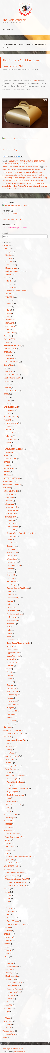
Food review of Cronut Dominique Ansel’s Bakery (18, 186)
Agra (7, 965)
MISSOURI (8, 829)
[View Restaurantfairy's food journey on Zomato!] (15, 211)
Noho (9, 632)
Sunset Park (11, 561)
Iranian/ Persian (11, 438)
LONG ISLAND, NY (11, 496)
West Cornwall (11, 774)
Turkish (8, 448)
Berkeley (8, 755)
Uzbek (4, 1043)
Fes (8, 920)
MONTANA (8, 836)
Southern (8, 280)
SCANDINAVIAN (10, 464)
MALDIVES (8, 1010)
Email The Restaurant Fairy (12, 225)
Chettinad (10, 1004)
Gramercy (10, 600)
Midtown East (12, 623)
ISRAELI (7, 403)
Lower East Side (13, 616)
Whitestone (11, 726)
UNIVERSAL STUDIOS (13, 810)
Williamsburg (12, 564)
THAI (7, 335)
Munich (8, 959)
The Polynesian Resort (15, 800)
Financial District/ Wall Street (18, 593)
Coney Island (12, 542)
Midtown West (12, 626)
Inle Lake (8, 1020)
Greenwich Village (33, 169)
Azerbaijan (8, 341)
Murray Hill (11, 629)
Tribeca (10, 652)
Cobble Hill (11, 535)
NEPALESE (9, 328)
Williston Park (10, 519)
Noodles (10, 309)
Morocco (8, 913)
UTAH (6, 859)
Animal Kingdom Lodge (15, 787)
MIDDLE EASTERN (11, 429)
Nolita (9, 635)
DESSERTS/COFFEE (11, 380)
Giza (8, 907)
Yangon (8, 1023)
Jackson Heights (13, 700)
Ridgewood (11, 720)
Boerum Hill (11, 529)
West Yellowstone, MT (13, 842)
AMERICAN (8, 267)
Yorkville (10, 671)
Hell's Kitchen (12, 610)
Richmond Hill (12, 716)
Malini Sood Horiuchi (30, 75)
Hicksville (9, 506)
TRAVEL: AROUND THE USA (12, 739)
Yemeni (8, 451)
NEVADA (7, 846)
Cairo (9, 904)
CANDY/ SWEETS (31, 167)
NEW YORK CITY (28, 172)
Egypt (7, 897)
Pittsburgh (9, 855)
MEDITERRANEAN (11, 422)
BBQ (8, 322)
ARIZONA (7, 742)
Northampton (10, 823)
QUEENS (8, 674)
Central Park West (14, 571)
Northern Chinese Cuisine (16, 296)
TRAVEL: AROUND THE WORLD (14, 891)
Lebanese (9, 441)
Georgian (7, 393)
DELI (6, 374)
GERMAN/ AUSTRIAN (12, 396)
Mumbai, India (10, 978)
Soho (36, 172)
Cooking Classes (10, 1040)
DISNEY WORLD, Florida (14, 781)
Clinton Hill (11, 580)
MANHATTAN (7, 172)
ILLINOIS (7, 813)
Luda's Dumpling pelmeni (11, 490)
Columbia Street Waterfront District (20, 538)
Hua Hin (8, 1033)
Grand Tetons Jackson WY (15, 878)
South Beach (11, 807)
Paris (7, 952)
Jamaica (10, 703)
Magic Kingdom (12, 797)
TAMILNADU (10, 1001)
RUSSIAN (7, 461)
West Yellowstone (12, 839)
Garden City (9, 500)
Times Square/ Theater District (18, 648)
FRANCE (7, 949)
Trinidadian (9, 364)
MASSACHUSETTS (11, 820)
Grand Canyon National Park (15, 745)
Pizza (7, 409)
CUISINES (14, 169)
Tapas (7, 471)
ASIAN (6, 283)
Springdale (9, 865)
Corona (9, 684)
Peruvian (8, 419)
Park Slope (11, 555)
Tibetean (7, 480)
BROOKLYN (9, 526)
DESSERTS (23, 169)
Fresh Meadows (13, 697)
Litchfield (8, 768)
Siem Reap (9, 946)
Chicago (8, 816)
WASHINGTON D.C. (11, 871)
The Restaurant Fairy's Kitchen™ (14, 233)
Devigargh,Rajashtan (14, 988)
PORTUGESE (8, 458)
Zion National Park (12, 868)
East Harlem (11, 587)
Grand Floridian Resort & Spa (17, 794)
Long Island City (13, 710)
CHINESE (8, 286)
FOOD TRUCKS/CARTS (12, 383)
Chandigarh (9, 968)
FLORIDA (7, 778)
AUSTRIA (7, 933)
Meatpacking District (15, 619)
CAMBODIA (8, 943)
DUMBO (10, 545)
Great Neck (9, 503)
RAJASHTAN (10, 985)
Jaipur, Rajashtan (13, 991)
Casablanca (11, 917)
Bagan (7, 1017)
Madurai (10, 1007)
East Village (11, 590)
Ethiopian (8, 257)
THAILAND (8, 1027)
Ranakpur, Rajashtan (14, 994)
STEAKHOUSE (9, 474)
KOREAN (8, 319)
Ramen (9, 312)
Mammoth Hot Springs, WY (17, 888)
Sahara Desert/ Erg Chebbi (17, 930)
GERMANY (8, 956)
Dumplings (11, 293)
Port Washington (11, 516)
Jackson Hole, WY (12, 881)
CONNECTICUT (10, 765)
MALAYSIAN (10, 325)
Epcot (9, 791)
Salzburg (8, 936)
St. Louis (8, 833)
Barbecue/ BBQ (9, 344)
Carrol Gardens (12, 532)
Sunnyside (10, 723)
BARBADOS (8, 939)
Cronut (36, 86)
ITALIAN (7, 406)
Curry (9, 306)
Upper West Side (13, 661)
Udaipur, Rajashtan (14, 998)
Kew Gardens (12, 707)
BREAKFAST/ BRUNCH (17, 167)
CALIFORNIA (9, 752)
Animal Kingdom (13, 784)
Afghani (8, 432)
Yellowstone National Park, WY (17, 884)
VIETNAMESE (10, 338)
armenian (8, 435)
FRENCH (7, 387)
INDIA (6, 962)
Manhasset (9, 509)
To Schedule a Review (10, 219)
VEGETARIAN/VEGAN (12, 484)
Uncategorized (7, 1036)
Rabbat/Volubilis (13, 926)
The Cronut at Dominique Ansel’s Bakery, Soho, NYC (21, 65)
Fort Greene (11, 548)
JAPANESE (9, 302)
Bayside (10, 681)
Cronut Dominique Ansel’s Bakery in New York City (30, 183)
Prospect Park (12, 558)
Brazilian (7, 348)
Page (7, 749)
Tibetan (7, 477)
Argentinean (10, 416)
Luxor (9, 910)
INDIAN (8, 299)
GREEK (6, 399)
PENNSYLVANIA (10, 852)
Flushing (10, 690)
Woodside (10, 729)
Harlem (10, 606)
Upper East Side (13, 658)
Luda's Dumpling (8, 487)
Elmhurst (10, 687)
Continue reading (10, 155)
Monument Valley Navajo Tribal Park (18, 862)
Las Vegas (9, 849)
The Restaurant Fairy (14, 19)
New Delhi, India (11, 981)
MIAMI (8, 804)
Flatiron (10, 597)
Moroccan (9, 264)
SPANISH (7, 467)
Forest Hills (11, 694)
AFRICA (7, 894)
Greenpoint (11, 551)
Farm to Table (10, 270)
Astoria (10, 677)
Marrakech (11, 923)
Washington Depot (12, 771)
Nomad (9, 639)
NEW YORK (17, 172)
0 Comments (17, 194)
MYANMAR (8, 1014)
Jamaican (8, 361)
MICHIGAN (8, 826)
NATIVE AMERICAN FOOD (14, 454)
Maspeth (10, 713)
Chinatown (11, 577)
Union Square (12, 655)
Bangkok (8, 1030)
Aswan (9, 901)
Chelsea (10, 574)
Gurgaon (8, 975)
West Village (11, 665)
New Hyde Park (11, 513)
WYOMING (8, 875)
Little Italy (11, 613)
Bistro (7, 390)
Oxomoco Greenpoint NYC (12, 736)
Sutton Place (11, 645)
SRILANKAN (10, 332)
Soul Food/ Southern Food (14, 277)
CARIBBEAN (8, 357)
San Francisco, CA (12, 762)
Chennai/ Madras (11, 972)
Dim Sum (10, 290)
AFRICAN (7, 254)
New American (11, 273)
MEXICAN (8, 425)
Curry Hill (10, 584)
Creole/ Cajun (9, 370)
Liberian (8, 260)
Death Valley (10, 758)
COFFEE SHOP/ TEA (11, 367)
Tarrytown (8, 732)
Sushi (9, 315)
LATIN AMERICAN (11, 412)
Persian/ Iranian (11, 445)
